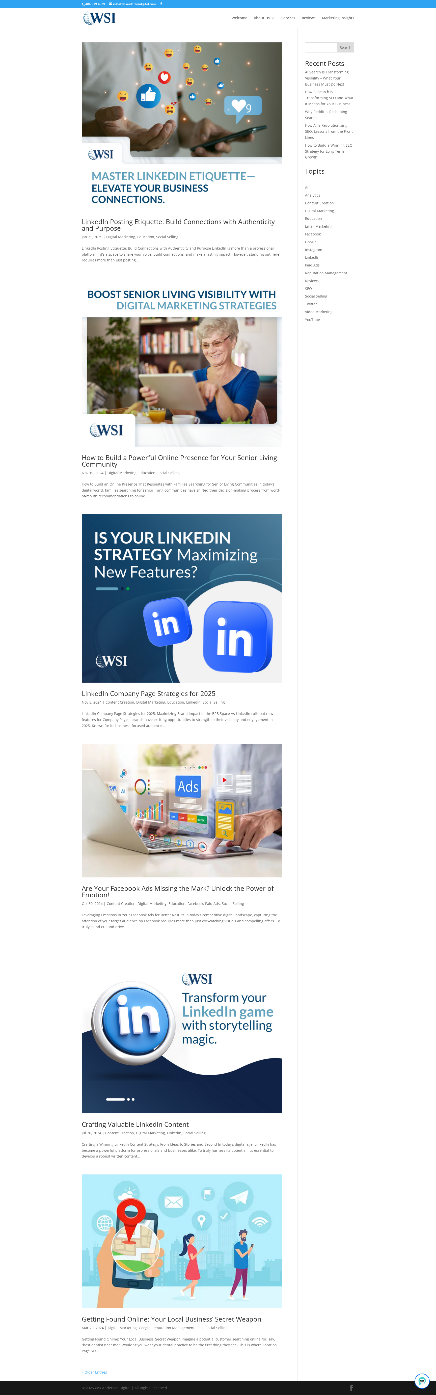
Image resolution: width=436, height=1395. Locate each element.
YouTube (312, 319)
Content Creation (119, 702)
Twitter (311, 304)
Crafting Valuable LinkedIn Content (135, 1124)
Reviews (308, 18)
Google (144, 1327)
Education (145, 236)
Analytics (312, 195)
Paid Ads (212, 903)
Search (345, 47)
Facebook (195, 903)
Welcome (239, 18)
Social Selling (167, 236)
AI (306, 187)
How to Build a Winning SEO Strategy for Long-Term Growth (328, 151)
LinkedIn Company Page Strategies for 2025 (148, 693)
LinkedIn (193, 702)
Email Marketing (319, 226)
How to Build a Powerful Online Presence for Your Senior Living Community (179, 461)
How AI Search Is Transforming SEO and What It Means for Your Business (329, 97)
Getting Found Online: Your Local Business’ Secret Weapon (171, 1319)
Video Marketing (319, 311)
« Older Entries (94, 1372)
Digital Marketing (120, 236)
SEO (200, 1327)
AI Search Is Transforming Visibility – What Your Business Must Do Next (327, 78)
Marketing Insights (338, 18)
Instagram (313, 249)
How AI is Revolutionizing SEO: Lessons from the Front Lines (329, 131)
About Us (262, 18)
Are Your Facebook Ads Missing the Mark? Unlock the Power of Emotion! (178, 891)
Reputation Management (173, 1327)
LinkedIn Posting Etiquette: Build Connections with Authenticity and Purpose (178, 225)
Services (288, 18)
